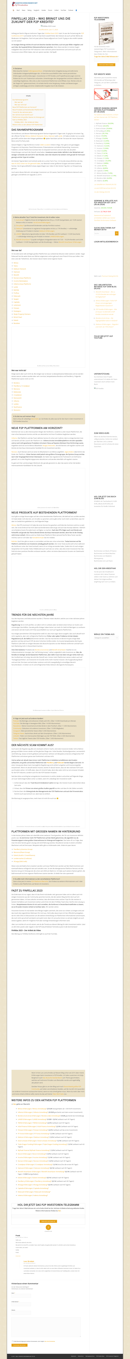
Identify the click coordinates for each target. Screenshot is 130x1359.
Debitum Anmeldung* (41, 1137)
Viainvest (51, 136)
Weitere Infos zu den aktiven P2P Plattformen (27, 125)
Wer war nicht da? (21, 105)
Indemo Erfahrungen (25, 1195)
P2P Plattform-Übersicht (39, 881)
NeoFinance (18, 407)
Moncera (17, 389)
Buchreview (98, 551)
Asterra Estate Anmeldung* (47, 1141)
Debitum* (19, 228)
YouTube (16, 723)
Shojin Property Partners (22, 314)
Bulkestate (17, 392)
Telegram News (18, 733)
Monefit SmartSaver (59, 650)
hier (59, 1211)
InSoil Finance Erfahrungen (27, 1126)
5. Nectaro (98, 133)
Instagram (16, 731)
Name (13, 1293)
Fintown (16, 308)
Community (17, 728)
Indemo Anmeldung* (40, 1195)
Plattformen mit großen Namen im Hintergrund (28, 117)
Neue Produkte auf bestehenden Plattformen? (27, 110)
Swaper (16, 299)
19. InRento (98, 168)
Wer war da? (19, 102)
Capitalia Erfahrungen (25, 1188)
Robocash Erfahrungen (25, 1192)
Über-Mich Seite (58, 1094)
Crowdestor (18, 395)
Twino (46, 136)
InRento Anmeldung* (40, 1112)
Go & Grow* (20, 220)
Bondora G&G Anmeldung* (51, 1116)
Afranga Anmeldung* (40, 1185)
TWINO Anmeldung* (40, 1123)
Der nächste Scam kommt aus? (22, 115)
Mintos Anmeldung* (39, 1109)
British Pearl (18, 317)
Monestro (17, 410)
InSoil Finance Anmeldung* (46, 1126)
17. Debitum (98, 163)
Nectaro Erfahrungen (25, 1161)
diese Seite (35, 419)
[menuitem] (13, 10)
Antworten (18, 1256)
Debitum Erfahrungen (46, 231)
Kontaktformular (38, 538)
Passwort (97, 260)
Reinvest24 (17, 398)
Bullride (16, 290)
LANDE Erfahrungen (57, 236)
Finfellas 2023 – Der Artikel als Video (26, 122)
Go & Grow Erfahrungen (41, 222)
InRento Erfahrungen (25, 1112)
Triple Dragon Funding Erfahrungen (30, 1144)
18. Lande (97, 166)
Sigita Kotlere (69, 452)
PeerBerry (17, 386)
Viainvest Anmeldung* (41, 1168)
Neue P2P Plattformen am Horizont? (24, 107)
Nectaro (14, 452)
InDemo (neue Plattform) (22, 284)
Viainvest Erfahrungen (25, 1168)
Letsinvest (17, 305)
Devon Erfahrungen (25, 1154)
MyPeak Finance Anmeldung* (40, 1150)
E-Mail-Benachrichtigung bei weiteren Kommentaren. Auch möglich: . (34, 1341)
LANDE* (19, 234)
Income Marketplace (21, 281)
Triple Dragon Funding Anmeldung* (55, 1144)
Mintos (27, 136)
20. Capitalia (98, 171)
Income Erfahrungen (25, 1157)
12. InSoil (97, 151)
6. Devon (97, 136)
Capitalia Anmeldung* (41, 1188)
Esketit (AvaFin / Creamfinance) (24, 855)
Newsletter (17, 726)
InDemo (14, 438)
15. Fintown (98, 158)
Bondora (17, 383)
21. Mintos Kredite (100, 173)
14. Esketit (97, 156)
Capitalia (16, 302)
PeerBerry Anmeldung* (43, 1181)
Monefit (16, 275)
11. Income (98, 148)
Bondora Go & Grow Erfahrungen (29, 1116)
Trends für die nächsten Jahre (22, 112)
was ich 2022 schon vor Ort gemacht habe (25, 163)
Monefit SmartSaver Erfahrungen (70, 242)
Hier (14, 1104)
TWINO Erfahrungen (25, 1123)
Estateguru (17, 311)
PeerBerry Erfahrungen (26, 1181)
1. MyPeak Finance (100, 123)
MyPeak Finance (23, 1150)
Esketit (16, 320)
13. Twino (97, 153)
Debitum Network (37, 136)
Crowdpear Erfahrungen (26, 1164)
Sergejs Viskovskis (49, 445)
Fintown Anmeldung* (40, 1130)
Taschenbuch (107, 501)
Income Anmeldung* (40, 1157)
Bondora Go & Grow (42, 650)
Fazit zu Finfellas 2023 (19, 120)
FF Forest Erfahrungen (25, 1134)
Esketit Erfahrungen (24, 1178)
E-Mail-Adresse (15, 1301)
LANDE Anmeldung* (40, 1119)
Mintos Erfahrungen (24, 1109)
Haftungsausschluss (35, 71)
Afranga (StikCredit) (20, 861)
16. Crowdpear (99, 161)
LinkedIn (16, 736)
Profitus (16, 293)
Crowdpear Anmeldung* (44, 1164)
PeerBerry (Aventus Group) (23, 849)
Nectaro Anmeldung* (41, 1161)
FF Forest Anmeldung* (42, 1134)
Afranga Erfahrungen (25, 1185)
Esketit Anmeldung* (39, 1178)
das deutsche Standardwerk (52, 1078)
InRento (16, 401)
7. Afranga (97, 138)
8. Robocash (98, 141)
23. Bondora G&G (100, 178)
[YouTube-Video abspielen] (48, 957)
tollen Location (45, 145)
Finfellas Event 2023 (51, 33)
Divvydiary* (20, 225)
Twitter (15, 738)
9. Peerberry (98, 143)
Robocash (17, 296)
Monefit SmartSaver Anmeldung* (53, 1172)
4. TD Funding (99, 131)
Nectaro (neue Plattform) (22, 278)
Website (13, 1310)
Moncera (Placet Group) (22, 852)
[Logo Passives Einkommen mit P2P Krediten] (25, 5)
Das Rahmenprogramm (20, 100)
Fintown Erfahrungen (25, 1130)
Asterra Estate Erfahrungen (27, 1141)
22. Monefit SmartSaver (102, 176)
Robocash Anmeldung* (42, 1192)
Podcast (16, 721)
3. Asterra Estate (100, 128)
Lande (60, 136)
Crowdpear (26, 386)
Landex (16, 404)
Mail (98, 441)
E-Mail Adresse (98, 252)
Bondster (17, 323)
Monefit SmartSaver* (23, 240)
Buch (105, 437)
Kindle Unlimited (109, 506)
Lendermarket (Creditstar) (23, 858)
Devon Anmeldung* (39, 1154)
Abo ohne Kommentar (50, 1341)
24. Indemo (98, 181)
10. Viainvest (98, 146)
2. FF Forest (98, 126)
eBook (100, 504)
